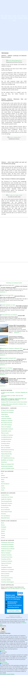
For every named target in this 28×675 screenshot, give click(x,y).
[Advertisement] (14, 36)
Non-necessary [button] (3, 662)
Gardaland (3, 527)
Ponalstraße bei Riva (6, 505)
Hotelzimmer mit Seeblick (7, 571)
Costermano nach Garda (7, 497)
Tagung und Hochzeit (6, 563)
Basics (10, 15)
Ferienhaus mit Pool (6, 559)
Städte (18, 15)
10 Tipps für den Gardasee (7, 410)
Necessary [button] (2, 650)
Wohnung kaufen (5, 575)
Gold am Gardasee (5, 455)
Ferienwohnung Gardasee (7, 544)
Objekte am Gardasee (6, 550)
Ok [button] (21, 622)
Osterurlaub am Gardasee (7, 412)
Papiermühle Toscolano (6, 503)
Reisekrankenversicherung (7, 449)
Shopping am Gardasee (6, 420)
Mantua (3, 533)
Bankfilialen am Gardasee (7, 460)
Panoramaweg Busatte (6, 501)
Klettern (3, 475)
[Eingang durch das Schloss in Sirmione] (14, 60)
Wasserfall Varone (5, 517)
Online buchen (4, 565)
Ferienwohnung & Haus (6, 557)
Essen (14, 15)
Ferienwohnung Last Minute (7, 548)
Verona (2, 537)
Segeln (2, 481)
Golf (2, 473)
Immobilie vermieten (6, 441)
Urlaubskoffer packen (6, 431)
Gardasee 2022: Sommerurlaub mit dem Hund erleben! (14, 402)
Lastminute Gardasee (6, 418)
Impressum (12, 617)
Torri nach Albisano (5, 515)
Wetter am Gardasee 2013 (7, 464)
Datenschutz (19, 617)
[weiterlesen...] (3, 292)
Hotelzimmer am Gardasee (7, 569)
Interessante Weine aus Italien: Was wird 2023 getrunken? (12, 396)
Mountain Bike (4, 477)
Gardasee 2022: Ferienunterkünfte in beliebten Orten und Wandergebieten (13, 404)
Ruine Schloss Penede (6, 511)
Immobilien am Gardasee (7, 435)
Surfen (2, 485)
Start (2, 15)
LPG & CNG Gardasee (6, 424)
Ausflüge (10, 18)
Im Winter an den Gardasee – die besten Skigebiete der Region (14, 393)
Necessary (4, 652)
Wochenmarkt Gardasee (7, 466)
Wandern (20, 18)
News (6, 15)
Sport (15, 18)
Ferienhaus (24, 15)
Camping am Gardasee (6, 561)
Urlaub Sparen (4, 414)
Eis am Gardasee (5, 445)
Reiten (2, 479)
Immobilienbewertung (6, 439)
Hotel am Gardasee (5, 552)
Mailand (3, 531)
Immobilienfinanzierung (6, 437)
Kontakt (8, 617)
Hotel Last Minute (5, 573)
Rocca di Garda (5, 507)
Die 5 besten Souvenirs (6, 422)
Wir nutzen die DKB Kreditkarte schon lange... (16, 588)
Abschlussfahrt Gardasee (7, 428)
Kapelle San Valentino (6, 499)
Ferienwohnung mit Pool (7, 577)
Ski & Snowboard (5, 483)
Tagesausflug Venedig (6, 453)
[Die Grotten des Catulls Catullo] (14, 195)
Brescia (3, 525)
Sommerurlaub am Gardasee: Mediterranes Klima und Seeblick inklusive (16, 338)
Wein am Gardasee (5, 447)
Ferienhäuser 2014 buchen (7, 542)
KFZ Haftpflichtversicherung (7, 458)
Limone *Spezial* (5, 416)
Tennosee (3, 513)
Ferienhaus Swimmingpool (7, 581)
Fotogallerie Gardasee (6, 567)
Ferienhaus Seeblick (6, 579)
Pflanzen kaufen (5, 433)
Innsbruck (3, 529)
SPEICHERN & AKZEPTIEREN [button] (7, 674)
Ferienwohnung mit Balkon (7, 546)
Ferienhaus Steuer (5, 443)
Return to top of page (14, 616)
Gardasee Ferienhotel (6, 554)
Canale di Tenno (5, 495)
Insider (25, 18)
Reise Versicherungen (6, 451)
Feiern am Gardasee (6, 426)
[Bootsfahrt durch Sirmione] (14, 137)
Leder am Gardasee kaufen (7, 468)
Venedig (3, 535)
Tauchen (3, 487)
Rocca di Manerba (5, 509)
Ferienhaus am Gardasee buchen (14, 282)
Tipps (14, 20)
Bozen (2, 522)
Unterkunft (4, 18)
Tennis (2, 490)
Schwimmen (4, 462)
